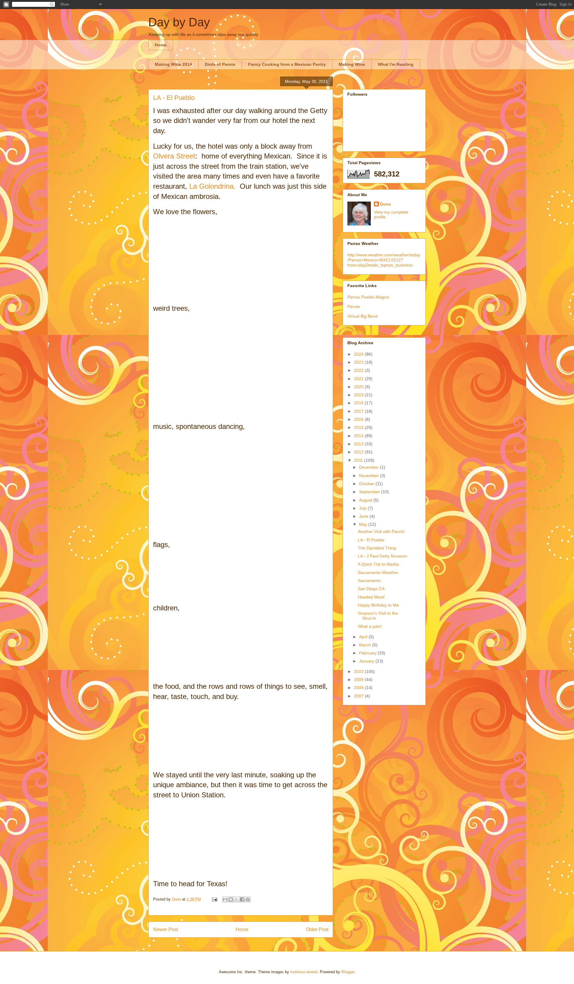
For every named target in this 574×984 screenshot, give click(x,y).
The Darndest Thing (377, 548)
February (368, 653)
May (363, 524)
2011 (359, 460)
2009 (359, 679)
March (365, 644)
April (364, 636)
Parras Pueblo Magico (368, 297)
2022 (359, 370)
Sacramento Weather (378, 572)
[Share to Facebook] (242, 899)
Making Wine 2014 (173, 64)
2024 (359, 354)
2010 (359, 671)
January (367, 661)
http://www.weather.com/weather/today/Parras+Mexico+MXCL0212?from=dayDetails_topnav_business (383, 259)
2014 (359, 435)
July (363, 508)
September (370, 491)
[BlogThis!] (231, 899)
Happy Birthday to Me (378, 605)
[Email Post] (214, 899)
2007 (359, 696)
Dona (385, 204)
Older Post (317, 929)
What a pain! (370, 626)
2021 (359, 378)
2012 (359, 452)
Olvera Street (174, 156)
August (366, 500)
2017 (359, 411)
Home (161, 44)
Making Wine (352, 64)
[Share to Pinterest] (248, 899)
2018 (359, 402)
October (367, 483)
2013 (359, 443)
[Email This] (225, 899)
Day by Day (179, 22)
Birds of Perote (220, 64)
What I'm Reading (395, 64)
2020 (359, 386)
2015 (359, 427)
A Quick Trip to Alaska (378, 564)
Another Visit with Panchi (381, 531)
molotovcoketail (303, 972)
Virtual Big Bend (362, 316)
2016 (359, 419)
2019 (359, 394)
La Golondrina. (214, 186)
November (369, 475)
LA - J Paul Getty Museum (382, 556)
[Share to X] (236, 899)
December (369, 467)
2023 (359, 362)
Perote (353, 306)
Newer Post (165, 929)
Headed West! (371, 597)
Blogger (347, 972)
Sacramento (369, 580)
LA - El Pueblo (371, 539)
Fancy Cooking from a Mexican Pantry (287, 64)
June (364, 516)
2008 (359, 687)
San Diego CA (371, 588)
